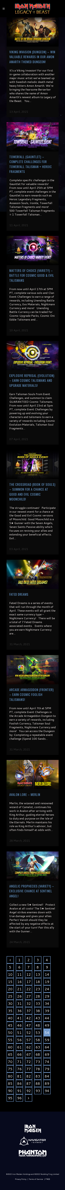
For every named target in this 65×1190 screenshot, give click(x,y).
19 (47, 981)
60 (10, 1047)
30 (10, 1003)
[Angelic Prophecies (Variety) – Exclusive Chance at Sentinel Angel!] (33, 866)
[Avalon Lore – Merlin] (33, 774)
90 (10, 1090)
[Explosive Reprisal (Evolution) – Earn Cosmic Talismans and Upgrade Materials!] (33, 355)
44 (47, 1018)
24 (47, 988)
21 (19, 988)
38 (38, 1010)
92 (28, 1090)
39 (47, 1010)
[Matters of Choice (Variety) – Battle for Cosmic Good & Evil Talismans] (33, 250)
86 (19, 1083)
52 (28, 1032)
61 (19, 1047)
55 (10, 1039)
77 (28, 1068)
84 (47, 1076)
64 (47, 1047)
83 (38, 1076)
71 (19, 1061)
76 (19, 1068)
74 (47, 1061)
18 (38, 981)
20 (10, 988)
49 (47, 1025)
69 (47, 1054)
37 (28, 1010)
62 (28, 1047)
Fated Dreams (18, 594)
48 (38, 1025)
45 (10, 1025)
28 (38, 996)
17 (28, 981)
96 (19, 1098)
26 (19, 996)
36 (19, 1010)
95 (10, 1098)
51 (19, 1032)
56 (19, 1039)
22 (28, 988)
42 (28, 1018)
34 (47, 1003)
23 (38, 988)
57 (28, 1039)
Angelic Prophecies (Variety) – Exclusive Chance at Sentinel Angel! (31, 891)
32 (28, 1003)
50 (10, 1032)
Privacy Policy (20, 1179)
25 (10, 996)
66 (19, 1054)
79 (47, 1068)
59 (47, 1039)
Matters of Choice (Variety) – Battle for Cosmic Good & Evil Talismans (31, 275)
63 (38, 1047)
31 (19, 1003)
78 (38, 1068)
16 (19, 981)
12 (28, 974)
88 (38, 1083)
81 (19, 1076)
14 (47, 974)
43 (38, 1018)
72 (28, 1061)
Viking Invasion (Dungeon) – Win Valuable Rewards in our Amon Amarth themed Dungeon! (32, 57)
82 (28, 1076)
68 (38, 1054)
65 (10, 1054)
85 (10, 1083)
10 (10, 974)
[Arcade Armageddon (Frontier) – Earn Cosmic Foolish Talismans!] (33, 669)
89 (47, 1083)
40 (10, 1018)
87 (28, 1083)
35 (10, 1010)
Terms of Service (36, 1179)
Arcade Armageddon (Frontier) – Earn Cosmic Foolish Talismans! (31, 694)
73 (38, 1061)
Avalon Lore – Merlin (24, 794)
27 (28, 996)
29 (47, 996)
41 (19, 1018)
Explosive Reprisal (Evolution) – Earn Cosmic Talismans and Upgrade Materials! (31, 380)
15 (10, 981)
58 (38, 1039)
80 (10, 1076)
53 (38, 1032)
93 (38, 1090)
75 (10, 1068)
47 (28, 1025)
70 (10, 1061)
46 (19, 1025)
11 (19, 974)
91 (19, 1090)
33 (38, 1003)
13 (38, 974)
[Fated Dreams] (33, 574)
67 (28, 1054)
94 (47, 1090)
